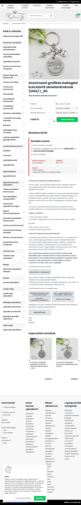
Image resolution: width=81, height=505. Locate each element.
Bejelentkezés (63, 2)
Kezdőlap (6, 23)
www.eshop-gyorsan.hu (18, 502)
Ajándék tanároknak (18, 23)
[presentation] (29, 360)
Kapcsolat (37, 5)
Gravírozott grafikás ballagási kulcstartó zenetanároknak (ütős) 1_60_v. (39, 365)
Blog (76, 5)
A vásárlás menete (25, 6)
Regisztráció (75, 2)
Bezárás (39, 498)
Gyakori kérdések (10, 6)
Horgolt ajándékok (71, 451)
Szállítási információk (49, 6)
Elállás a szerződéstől (72, 502)
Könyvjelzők (69, 446)
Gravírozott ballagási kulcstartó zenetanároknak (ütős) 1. (66, 364)
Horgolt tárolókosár (72, 454)
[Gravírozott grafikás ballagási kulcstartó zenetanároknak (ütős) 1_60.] (54, 54)
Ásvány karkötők (70, 449)
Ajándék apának (71, 428)
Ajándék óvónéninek (72, 415)
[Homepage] (2, 5)
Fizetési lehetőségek (66, 6)
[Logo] (15, 15)
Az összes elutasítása (23, 498)
